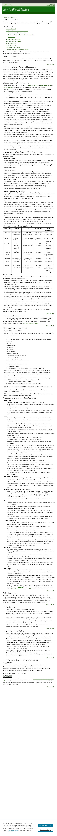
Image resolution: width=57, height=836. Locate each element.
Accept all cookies (45, 825)
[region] (28, 827)
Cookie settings (13, 830)
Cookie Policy (11, 831)
